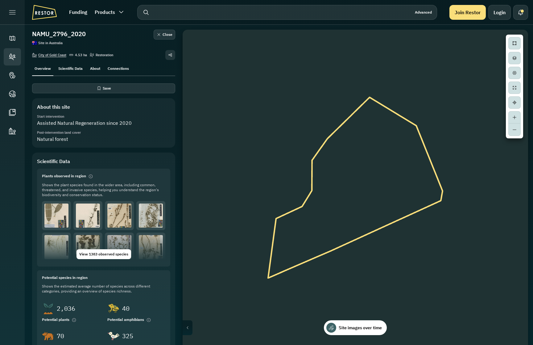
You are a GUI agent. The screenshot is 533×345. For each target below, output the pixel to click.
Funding (78, 12)
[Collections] (12, 112)
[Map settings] (514, 73)
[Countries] (12, 94)
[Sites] (12, 56)
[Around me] (514, 102)
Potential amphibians (125, 319)
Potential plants (55, 319)
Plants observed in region (64, 176)
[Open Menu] (12, 12)
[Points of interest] (12, 75)
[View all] (514, 88)
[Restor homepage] (44, 12)
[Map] (12, 38)
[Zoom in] (514, 117)
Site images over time (360, 327)
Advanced (423, 12)
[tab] (42, 68)
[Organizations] (12, 131)
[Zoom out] (514, 130)
